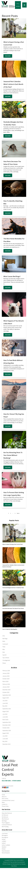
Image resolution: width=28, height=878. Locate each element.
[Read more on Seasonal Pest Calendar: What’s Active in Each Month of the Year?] (14, 69)
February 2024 (6, 684)
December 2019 (6, 744)
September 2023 (7, 695)
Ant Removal (5, 815)
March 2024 (5, 681)
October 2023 (6, 692)
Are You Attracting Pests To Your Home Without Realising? (12, 455)
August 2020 (6, 733)
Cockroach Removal (7, 824)
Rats (4, 652)
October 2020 (6, 728)
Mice (4, 649)
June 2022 (5, 717)
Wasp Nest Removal (7, 813)
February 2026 (6, 670)
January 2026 (6, 673)
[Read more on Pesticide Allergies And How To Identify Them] (14, 109)
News (3, 802)
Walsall (3, 849)
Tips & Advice (6, 657)
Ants (4, 636)
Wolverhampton (6, 853)
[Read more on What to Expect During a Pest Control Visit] (14, 28)
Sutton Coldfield (6, 845)
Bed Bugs (5, 638)
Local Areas (5, 833)
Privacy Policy (5, 806)
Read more (7, 56)
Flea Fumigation (6, 823)
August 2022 (6, 711)
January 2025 (6, 676)
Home (3, 794)
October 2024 (6, 678)
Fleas (4, 646)
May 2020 (5, 741)
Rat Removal (5, 817)
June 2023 (5, 703)
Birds (4, 641)
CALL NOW (18, 4)
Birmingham (5, 835)
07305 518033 (16, 781)
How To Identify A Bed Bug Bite (10, 629)
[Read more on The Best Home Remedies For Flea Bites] (14, 226)
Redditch (4, 847)
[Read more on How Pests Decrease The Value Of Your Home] (14, 149)
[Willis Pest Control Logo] (8, 5)
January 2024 (6, 687)
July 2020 (5, 736)
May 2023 (5, 706)
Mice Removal (5, 819)
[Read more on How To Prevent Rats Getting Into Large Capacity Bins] (14, 480)
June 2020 (5, 738)
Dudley (3, 839)
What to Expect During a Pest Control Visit (13, 544)
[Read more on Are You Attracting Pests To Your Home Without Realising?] (14, 439)
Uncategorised (6, 660)
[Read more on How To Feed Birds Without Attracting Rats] (14, 347)
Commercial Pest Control (8, 800)
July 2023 (5, 700)
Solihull (4, 843)
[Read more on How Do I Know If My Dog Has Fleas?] (14, 394)
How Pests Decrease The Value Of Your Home (13, 608)
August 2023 (6, 698)
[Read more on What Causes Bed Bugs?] (14, 264)
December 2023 (6, 689)
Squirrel (4, 655)
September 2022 (7, 708)
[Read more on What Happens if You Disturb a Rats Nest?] (14, 304)
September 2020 (7, 730)
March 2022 (5, 719)
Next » (18, 513)
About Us (4, 796)
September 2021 (7, 722)
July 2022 (5, 714)
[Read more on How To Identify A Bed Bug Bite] (14, 188)
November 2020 (7, 725)
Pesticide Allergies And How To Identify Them (13, 587)
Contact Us (4, 804)
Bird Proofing (5, 826)
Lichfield (4, 841)
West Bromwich (6, 851)
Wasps (4, 663)
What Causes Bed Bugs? (11, 276)
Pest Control (5, 798)
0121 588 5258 (6, 781)
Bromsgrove (5, 837)
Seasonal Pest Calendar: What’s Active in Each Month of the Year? (13, 84)
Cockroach (5, 644)
